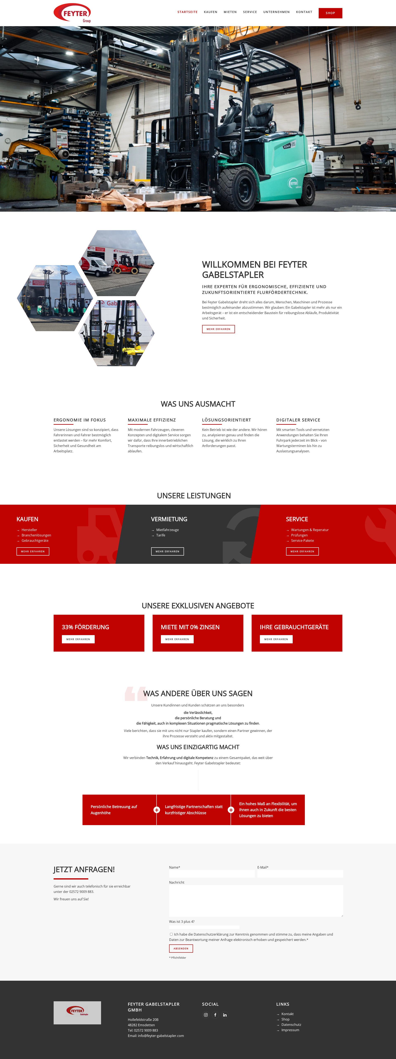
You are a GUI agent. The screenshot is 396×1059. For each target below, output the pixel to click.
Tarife (160, 535)
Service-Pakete (302, 540)
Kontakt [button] (304, 12)
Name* (174, 867)
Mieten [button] (230, 12)
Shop (330, 13)
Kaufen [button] (211, 12)
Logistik (116, 263)
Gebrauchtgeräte (35, 540)
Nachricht (176, 882)
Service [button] (250, 12)
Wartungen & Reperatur (310, 530)
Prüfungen (299, 535)
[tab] (181, 207)
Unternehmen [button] (276, 12)
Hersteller (29, 530)
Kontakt (288, 1014)
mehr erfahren (78, 639)
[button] (7, 118)
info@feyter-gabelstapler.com (161, 1035)
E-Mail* (263, 867)
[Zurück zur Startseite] (72, 13)
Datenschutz (291, 1024)
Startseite (188, 12)
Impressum (290, 1030)
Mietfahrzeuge (167, 530)
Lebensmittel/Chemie (55, 298)
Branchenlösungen (36, 535)
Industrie (116, 333)
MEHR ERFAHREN (218, 329)
